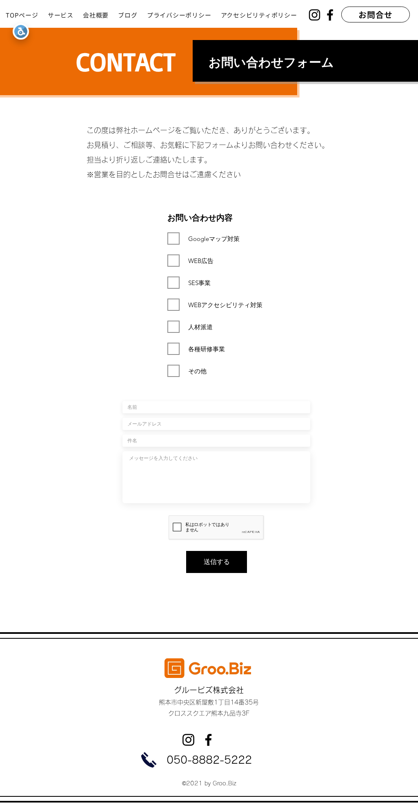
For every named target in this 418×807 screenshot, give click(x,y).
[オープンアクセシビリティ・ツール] (21, 31)
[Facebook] (330, 14)
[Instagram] (314, 14)
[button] (65, 14)
